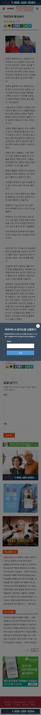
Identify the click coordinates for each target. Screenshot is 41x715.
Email (9, 341)
